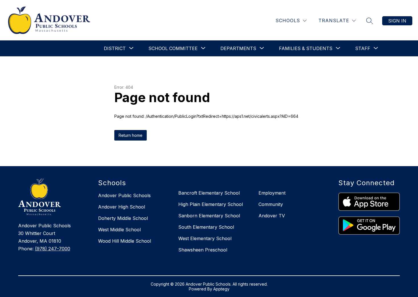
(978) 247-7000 (52, 248)
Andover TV (271, 215)
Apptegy (221, 288)
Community (270, 204)
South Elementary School (206, 227)
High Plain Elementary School (210, 204)
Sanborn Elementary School (209, 215)
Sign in (397, 21)
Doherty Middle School (123, 218)
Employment (271, 193)
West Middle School (119, 229)
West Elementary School (204, 238)
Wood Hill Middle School (124, 241)
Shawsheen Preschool (202, 250)
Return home (130, 135)
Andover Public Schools (124, 195)
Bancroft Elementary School (209, 193)
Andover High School (121, 207)
